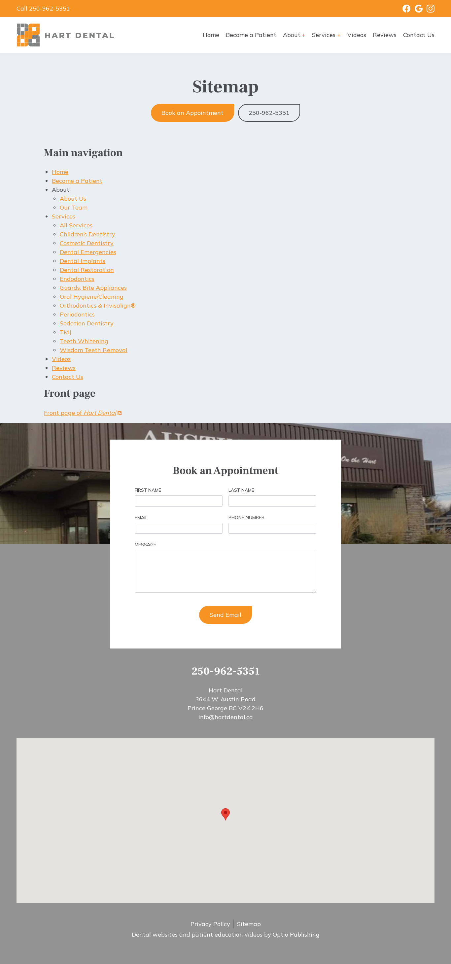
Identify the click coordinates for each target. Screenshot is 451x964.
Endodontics (77, 279)
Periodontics (77, 314)
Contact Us (418, 35)
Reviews (385, 35)
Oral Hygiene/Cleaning (91, 296)
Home (211, 35)
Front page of (80, 412)
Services (323, 35)
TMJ (65, 332)
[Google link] (416, 9)
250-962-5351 (269, 112)
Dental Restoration (87, 270)
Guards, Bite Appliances (93, 287)
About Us (73, 198)
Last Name (241, 490)
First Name (148, 490)
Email (141, 517)
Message (145, 545)
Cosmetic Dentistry (87, 243)
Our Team (73, 207)
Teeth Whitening (84, 341)
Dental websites (155, 934)
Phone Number (246, 517)
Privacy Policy (210, 924)
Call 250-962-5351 (43, 8)
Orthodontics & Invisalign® (98, 305)
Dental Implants (82, 261)
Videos (356, 35)
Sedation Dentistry (87, 323)
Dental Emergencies (88, 252)
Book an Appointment (192, 112)
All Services (76, 225)
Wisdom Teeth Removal (93, 350)
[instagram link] (429, 9)
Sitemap (249, 924)
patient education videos (227, 934)
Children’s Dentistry (87, 234)
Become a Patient (251, 35)
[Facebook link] (402, 9)
